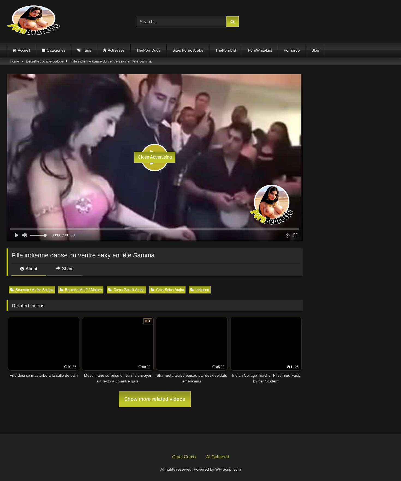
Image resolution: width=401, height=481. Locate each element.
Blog (315, 50)
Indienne (202, 290)
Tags (87, 50)
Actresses (116, 50)
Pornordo (292, 50)
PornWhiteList (260, 50)
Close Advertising (155, 157)
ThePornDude (148, 50)
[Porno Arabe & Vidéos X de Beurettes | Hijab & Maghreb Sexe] (34, 20)
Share (67, 268)
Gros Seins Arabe (170, 290)
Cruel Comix (184, 457)
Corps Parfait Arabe (128, 290)
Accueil (24, 50)
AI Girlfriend (217, 457)
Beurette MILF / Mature (83, 290)
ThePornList (225, 50)
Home (14, 61)
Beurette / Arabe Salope (45, 61)
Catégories (56, 50)
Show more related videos (154, 399)
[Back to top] (384, 464)
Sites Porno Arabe (188, 50)
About (31, 268)
